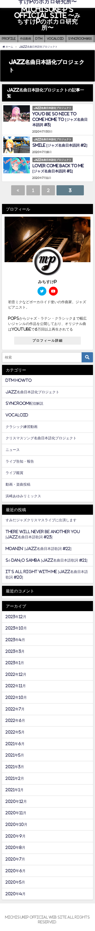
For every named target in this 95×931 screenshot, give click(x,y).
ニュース (13, 449)
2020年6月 (16, 871)
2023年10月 (16, 628)
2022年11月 (16, 686)
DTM (39, 38)
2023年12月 (16, 616)
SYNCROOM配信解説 (24, 403)
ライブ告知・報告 (20, 461)
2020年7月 (15, 859)
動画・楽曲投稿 (18, 484)
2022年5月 (15, 732)
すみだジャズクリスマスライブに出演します (41, 520)
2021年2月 (15, 778)
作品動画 (25, 38)
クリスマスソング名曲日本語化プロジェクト (41, 438)
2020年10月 (16, 824)
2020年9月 (16, 836)
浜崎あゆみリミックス (23, 496)
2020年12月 (16, 801)
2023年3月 (15, 651)
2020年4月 (16, 894)
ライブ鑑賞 (14, 472)
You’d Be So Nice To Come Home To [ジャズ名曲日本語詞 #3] (60, 119)
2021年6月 (15, 744)
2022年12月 (16, 674)
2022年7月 (15, 709)
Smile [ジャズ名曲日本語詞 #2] (59, 145)
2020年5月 (15, 882)
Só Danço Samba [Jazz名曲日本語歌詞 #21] (46, 560)
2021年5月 (15, 755)
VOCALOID (55, 38)
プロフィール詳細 (47, 340)
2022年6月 (15, 720)
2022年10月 (16, 697)
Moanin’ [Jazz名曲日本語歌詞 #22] (38, 548)
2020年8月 (15, 847)
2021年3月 (15, 767)
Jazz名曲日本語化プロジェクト (32, 392)
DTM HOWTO (19, 380)
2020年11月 (16, 813)
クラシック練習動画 (21, 426)
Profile (9, 38)
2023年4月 (15, 640)
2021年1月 (15, 790)
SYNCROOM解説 (80, 38)
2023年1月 (15, 663)
